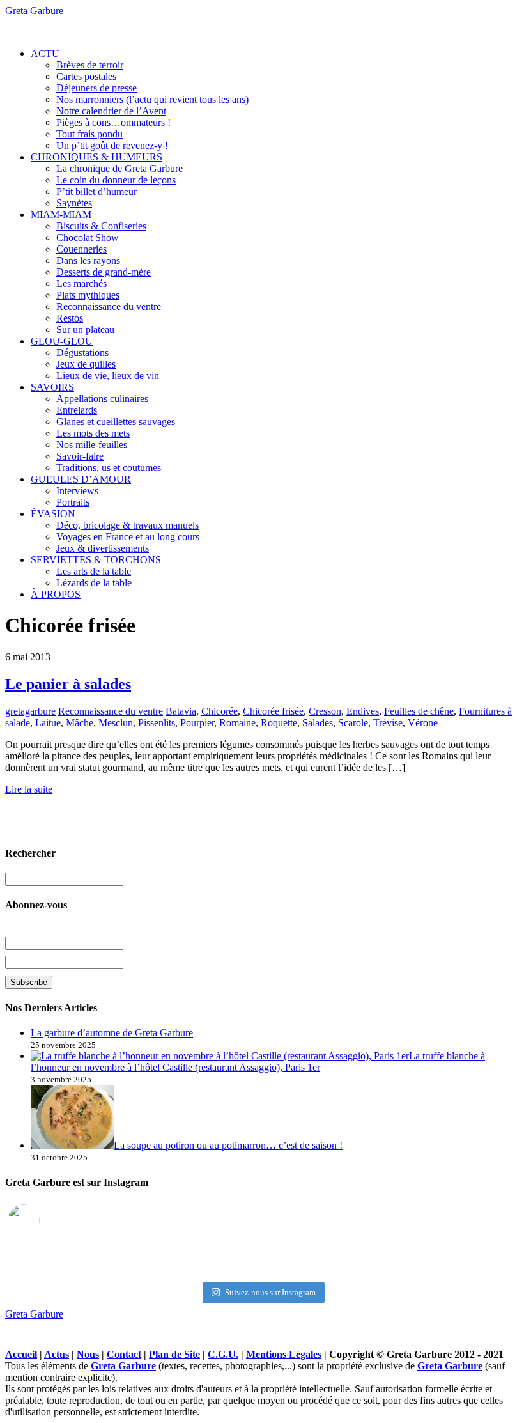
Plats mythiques (87, 295)
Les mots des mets (93, 433)
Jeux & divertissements (102, 548)
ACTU (45, 53)
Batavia (181, 711)
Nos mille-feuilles (91, 444)
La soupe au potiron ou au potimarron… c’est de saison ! (228, 1145)
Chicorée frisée (273, 711)
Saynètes (74, 203)
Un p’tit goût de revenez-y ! (112, 145)
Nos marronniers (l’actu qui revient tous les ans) (152, 99)
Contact (124, 1354)
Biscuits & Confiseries (101, 226)
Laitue (48, 722)
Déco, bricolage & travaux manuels (127, 525)
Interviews (77, 490)
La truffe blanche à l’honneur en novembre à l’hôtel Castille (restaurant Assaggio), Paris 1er (258, 1061)
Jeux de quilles (86, 364)
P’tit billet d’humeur (96, 191)
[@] (43, 1220)
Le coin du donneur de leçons (116, 180)
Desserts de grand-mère (103, 272)
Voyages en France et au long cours (127, 536)
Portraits (72, 502)
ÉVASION (53, 513)
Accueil (21, 1354)
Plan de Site (174, 1354)
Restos (69, 318)
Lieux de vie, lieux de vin (107, 375)
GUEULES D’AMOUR (81, 479)
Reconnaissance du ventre (108, 306)
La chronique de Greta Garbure (119, 168)
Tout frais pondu (89, 133)
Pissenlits (156, 722)
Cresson (325, 711)
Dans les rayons (88, 260)
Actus (56, 1354)
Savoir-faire (80, 456)
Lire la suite (28, 789)
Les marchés (81, 283)
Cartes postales (86, 76)
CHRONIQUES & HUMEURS (96, 157)
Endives (362, 711)
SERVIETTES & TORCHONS (96, 559)
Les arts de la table (93, 571)
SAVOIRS (52, 387)
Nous (88, 1354)
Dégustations (82, 352)
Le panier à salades (68, 684)
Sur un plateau (85, 329)
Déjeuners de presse (96, 87)
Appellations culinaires (102, 398)
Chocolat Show (87, 237)
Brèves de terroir (89, 64)
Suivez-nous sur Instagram (270, 1292)
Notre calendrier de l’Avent (111, 110)
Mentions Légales (283, 1354)
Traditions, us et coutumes (108, 467)
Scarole (353, 722)
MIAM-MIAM (61, 214)
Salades (317, 722)
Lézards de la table (94, 582)
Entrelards (76, 410)
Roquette (279, 722)
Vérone (423, 722)
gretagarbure (30, 711)
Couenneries (81, 249)
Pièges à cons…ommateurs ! (113, 122)
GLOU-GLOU (62, 341)
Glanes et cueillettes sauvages (115, 421)
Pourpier (197, 722)
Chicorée (219, 711)
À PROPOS (56, 594)
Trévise (388, 722)
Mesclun (115, 722)
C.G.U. (223, 1354)
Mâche (79, 722)
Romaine (237, 722)
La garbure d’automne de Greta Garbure (112, 1032)
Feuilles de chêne (419, 711)
